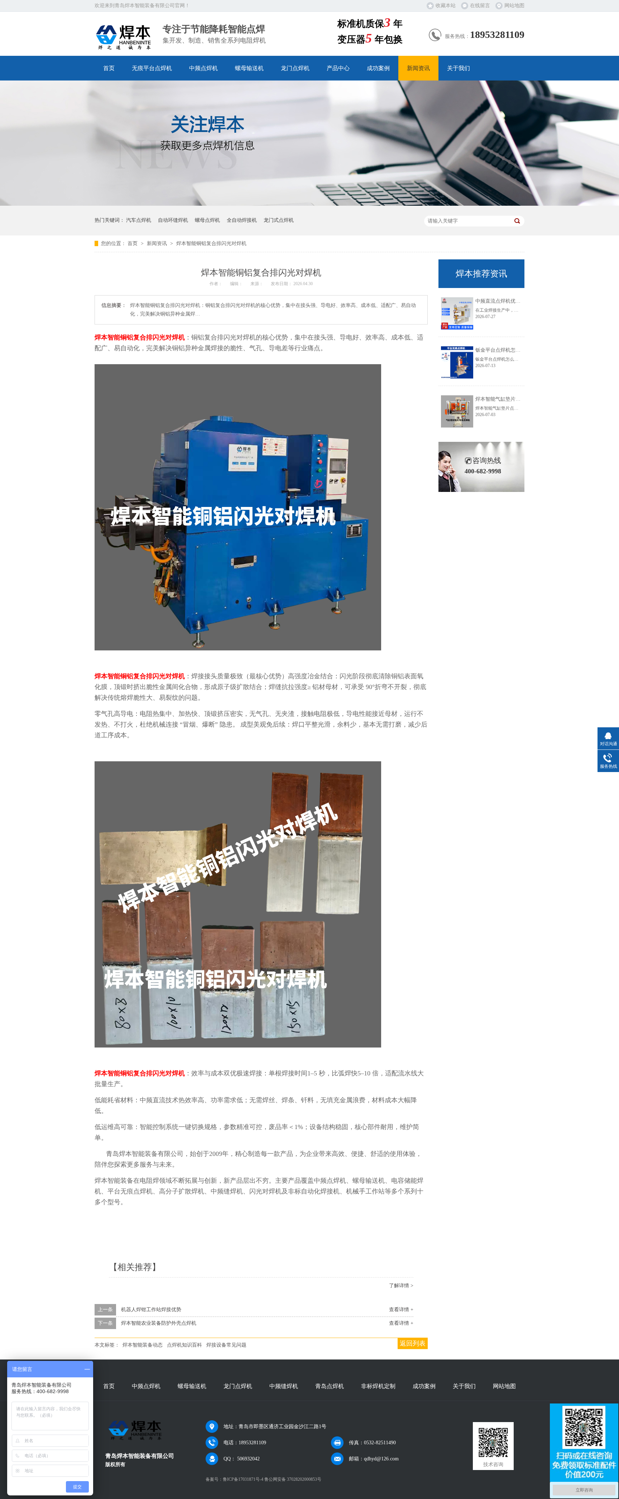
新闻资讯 (418, 68)
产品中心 (338, 68)
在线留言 (480, 5)
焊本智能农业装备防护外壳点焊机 (158, 1323)
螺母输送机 (249, 68)
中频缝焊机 (283, 1386)
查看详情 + (401, 1309)
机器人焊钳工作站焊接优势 (151, 1309)
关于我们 (458, 68)
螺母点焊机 (207, 220)
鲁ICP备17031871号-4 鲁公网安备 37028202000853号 (272, 1479)
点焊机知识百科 (184, 1345)
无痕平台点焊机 (152, 68)
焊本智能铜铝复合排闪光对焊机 (211, 243)
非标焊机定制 (378, 1386)
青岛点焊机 (329, 1386)
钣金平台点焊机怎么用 (500, 350)
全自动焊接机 (242, 220)
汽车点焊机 (138, 220)
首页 (109, 68)
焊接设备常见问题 (226, 1345)
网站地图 (514, 5)
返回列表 (413, 1343)
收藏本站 (446, 5)
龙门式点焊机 (279, 220)
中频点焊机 (203, 68)
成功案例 (378, 68)
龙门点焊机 (295, 68)
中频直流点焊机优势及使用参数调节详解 (520, 301)
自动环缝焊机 (173, 220)
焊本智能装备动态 (143, 1345)
